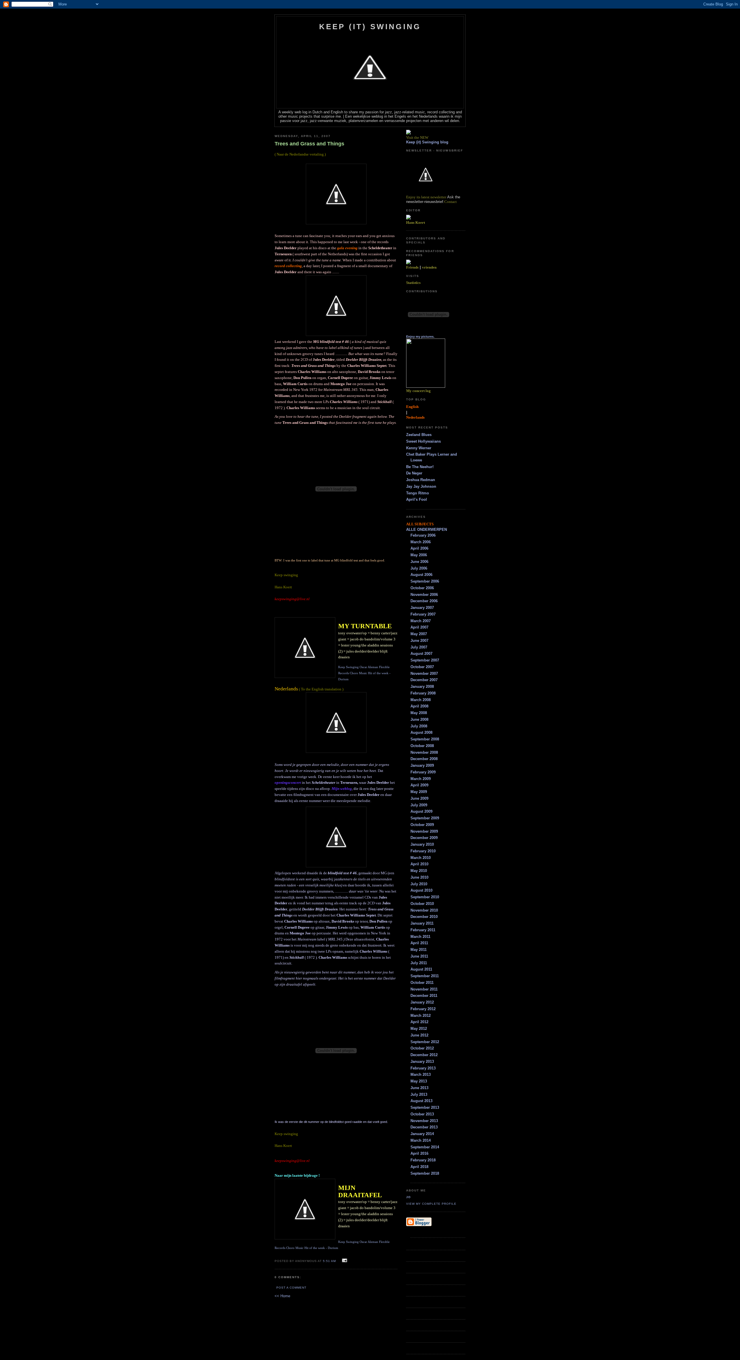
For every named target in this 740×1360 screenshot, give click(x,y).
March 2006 (420, 542)
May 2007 (418, 634)
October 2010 (422, 903)
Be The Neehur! (420, 467)
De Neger (414, 473)
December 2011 (423, 995)
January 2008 (422, 686)
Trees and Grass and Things (309, 144)
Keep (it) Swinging (370, 26)
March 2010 (420, 857)
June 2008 (419, 719)
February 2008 (423, 693)
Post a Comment (291, 1287)
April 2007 (419, 627)
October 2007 (422, 667)
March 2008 (420, 700)
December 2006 (424, 601)
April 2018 (419, 1167)
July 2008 (418, 726)
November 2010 (424, 910)
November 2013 (424, 1121)
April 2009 (419, 785)
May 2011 (418, 949)
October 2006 (422, 588)
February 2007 (423, 614)
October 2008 (422, 746)
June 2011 (419, 956)
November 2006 (424, 594)
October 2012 (422, 1048)
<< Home (282, 1296)
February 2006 (423, 535)
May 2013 (418, 1081)
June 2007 (419, 640)
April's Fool (416, 499)
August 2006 (421, 574)
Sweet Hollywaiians (423, 441)
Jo (408, 1197)
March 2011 (420, 936)
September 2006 (424, 581)
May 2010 (418, 871)
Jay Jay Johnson (421, 486)
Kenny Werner (418, 448)
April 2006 (419, 548)
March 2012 (420, 1015)
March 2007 (420, 621)
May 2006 (418, 555)
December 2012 (424, 1055)
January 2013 (422, 1061)
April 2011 (419, 943)
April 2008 (419, 706)
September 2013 (424, 1107)
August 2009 (421, 811)
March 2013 (420, 1074)
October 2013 (422, 1114)
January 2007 (422, 607)
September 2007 (424, 660)
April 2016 (419, 1153)
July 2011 (418, 963)
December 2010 (424, 916)
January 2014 (422, 1134)
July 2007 (418, 647)
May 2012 (418, 1028)
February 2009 (423, 772)
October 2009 (422, 825)
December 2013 (424, 1127)
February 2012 (423, 1009)
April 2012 (419, 1022)
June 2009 (419, 798)
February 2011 (422, 930)
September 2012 (424, 1042)
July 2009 (418, 805)
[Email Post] (344, 1261)
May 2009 (418, 792)
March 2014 (420, 1140)
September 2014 (424, 1147)
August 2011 (421, 969)
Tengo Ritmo (417, 493)
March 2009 (420, 779)
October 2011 (422, 982)
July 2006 (418, 568)
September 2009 (424, 818)
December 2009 (424, 838)
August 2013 (421, 1101)
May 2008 (418, 713)
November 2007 (424, 673)
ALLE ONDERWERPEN (426, 529)
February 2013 (423, 1068)
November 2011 (424, 989)
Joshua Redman (420, 480)
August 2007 (421, 653)
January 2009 (422, 765)
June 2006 (419, 561)
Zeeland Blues (419, 435)
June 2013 (419, 1088)
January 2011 (422, 923)
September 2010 (424, 897)
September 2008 (424, 739)
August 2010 (421, 890)
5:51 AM (329, 1261)
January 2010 (422, 844)
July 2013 (418, 1094)
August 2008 (421, 732)
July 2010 (418, 884)
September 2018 (424, 1173)
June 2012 (419, 1035)
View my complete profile (431, 1203)
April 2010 (419, 864)
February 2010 (423, 851)
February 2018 (423, 1160)
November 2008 (424, 752)
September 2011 (424, 976)
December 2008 (424, 759)
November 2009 (424, 831)
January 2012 (422, 1002)
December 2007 (424, 680)
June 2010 (419, 877)
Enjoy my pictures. (420, 336)
